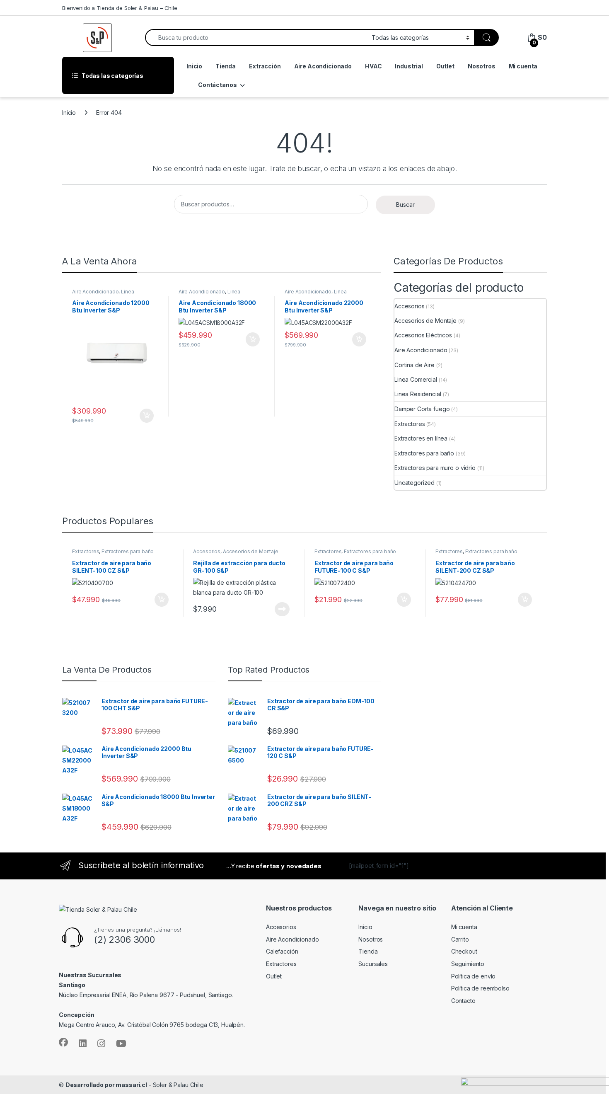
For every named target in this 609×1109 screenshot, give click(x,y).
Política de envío (473, 976)
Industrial (409, 66)
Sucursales (373, 963)
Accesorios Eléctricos (423, 335)
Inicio (194, 66)
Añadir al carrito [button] (134, 415)
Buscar (405, 204)
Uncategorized (414, 482)
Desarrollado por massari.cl (106, 1084)
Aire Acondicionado (323, 66)
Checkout (464, 951)
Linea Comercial (415, 379)
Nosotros (481, 66)
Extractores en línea (420, 438)
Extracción (265, 66)
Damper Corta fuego (422, 408)
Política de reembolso (480, 988)
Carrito (460, 939)
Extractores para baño (424, 453)
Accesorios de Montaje (425, 320)
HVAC (373, 66)
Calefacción (282, 951)
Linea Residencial (417, 393)
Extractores (409, 423)
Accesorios (409, 306)
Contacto (463, 1000)
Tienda (225, 66)
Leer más (270, 609)
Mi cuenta (523, 66)
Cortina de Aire (414, 364)
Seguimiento (467, 963)
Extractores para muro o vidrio (435, 467)
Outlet (445, 66)
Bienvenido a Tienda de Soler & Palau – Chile (119, 8)
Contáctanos (217, 84)
